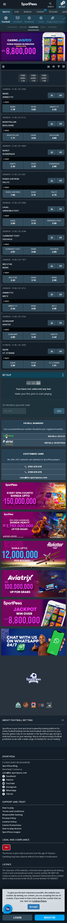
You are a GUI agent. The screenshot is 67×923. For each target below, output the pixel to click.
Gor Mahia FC (18, 704)
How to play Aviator (12, 828)
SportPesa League (11, 832)
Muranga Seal (26, 704)
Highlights (12, 27)
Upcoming (52, 27)
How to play (8, 808)
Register (49, 917)
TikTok (9, 794)
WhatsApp (11, 790)
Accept (34, 906)
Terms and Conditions (13, 811)
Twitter (10, 779)
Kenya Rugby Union (41, 704)
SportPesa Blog (9, 766)
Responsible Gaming (12, 814)
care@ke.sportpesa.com (14, 772)
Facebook (11, 776)
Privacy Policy (9, 818)
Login (17, 917)
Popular (22, 27)
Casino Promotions (11, 825)
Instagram (11, 787)
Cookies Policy (39, 901)
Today (42, 27)
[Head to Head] (52, 95)
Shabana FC (33, 704)
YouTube (10, 783)
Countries (33, 27)
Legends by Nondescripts (49, 704)
